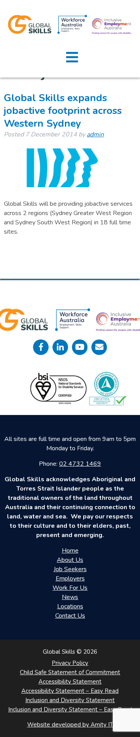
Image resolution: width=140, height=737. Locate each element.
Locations (70, 606)
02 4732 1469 (80, 464)
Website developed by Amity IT (70, 724)
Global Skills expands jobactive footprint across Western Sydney (63, 111)
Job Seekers (70, 569)
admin (95, 134)
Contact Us (70, 615)
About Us (70, 560)
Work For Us (70, 588)
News (70, 597)
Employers (70, 578)
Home (70, 550)
